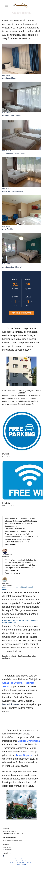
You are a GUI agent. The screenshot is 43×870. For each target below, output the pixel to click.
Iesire (27, 280)
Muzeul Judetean (11, 704)
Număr (15, 297)
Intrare (15, 280)
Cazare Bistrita (21, 13)
